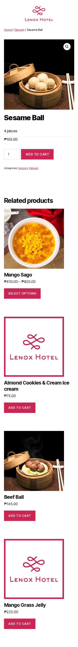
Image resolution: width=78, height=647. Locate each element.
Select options (22, 293)
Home (8, 29)
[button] (67, 46)
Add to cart (37, 154)
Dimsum (33, 168)
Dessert (19, 29)
